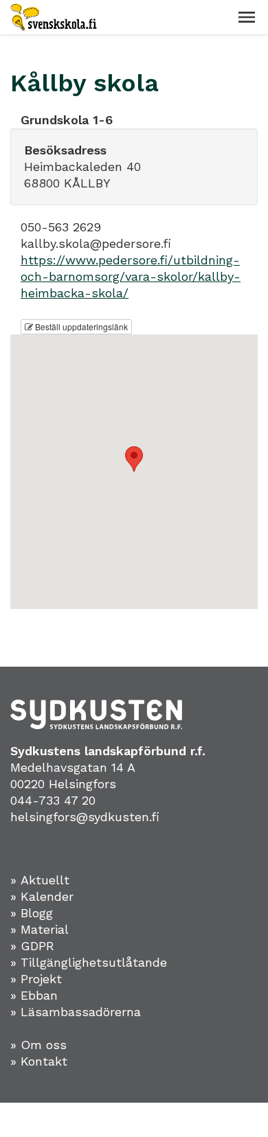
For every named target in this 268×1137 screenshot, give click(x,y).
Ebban (39, 995)
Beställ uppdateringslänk (80, 326)
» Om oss (38, 1044)
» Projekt (36, 979)
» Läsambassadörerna (75, 1011)
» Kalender (42, 896)
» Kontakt (38, 1061)
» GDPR (32, 946)
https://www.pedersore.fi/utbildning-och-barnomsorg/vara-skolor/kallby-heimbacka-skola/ (131, 276)
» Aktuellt (39, 880)
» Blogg (31, 913)
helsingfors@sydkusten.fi (84, 816)
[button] (247, 17)
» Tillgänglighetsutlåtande (88, 962)
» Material (39, 929)
